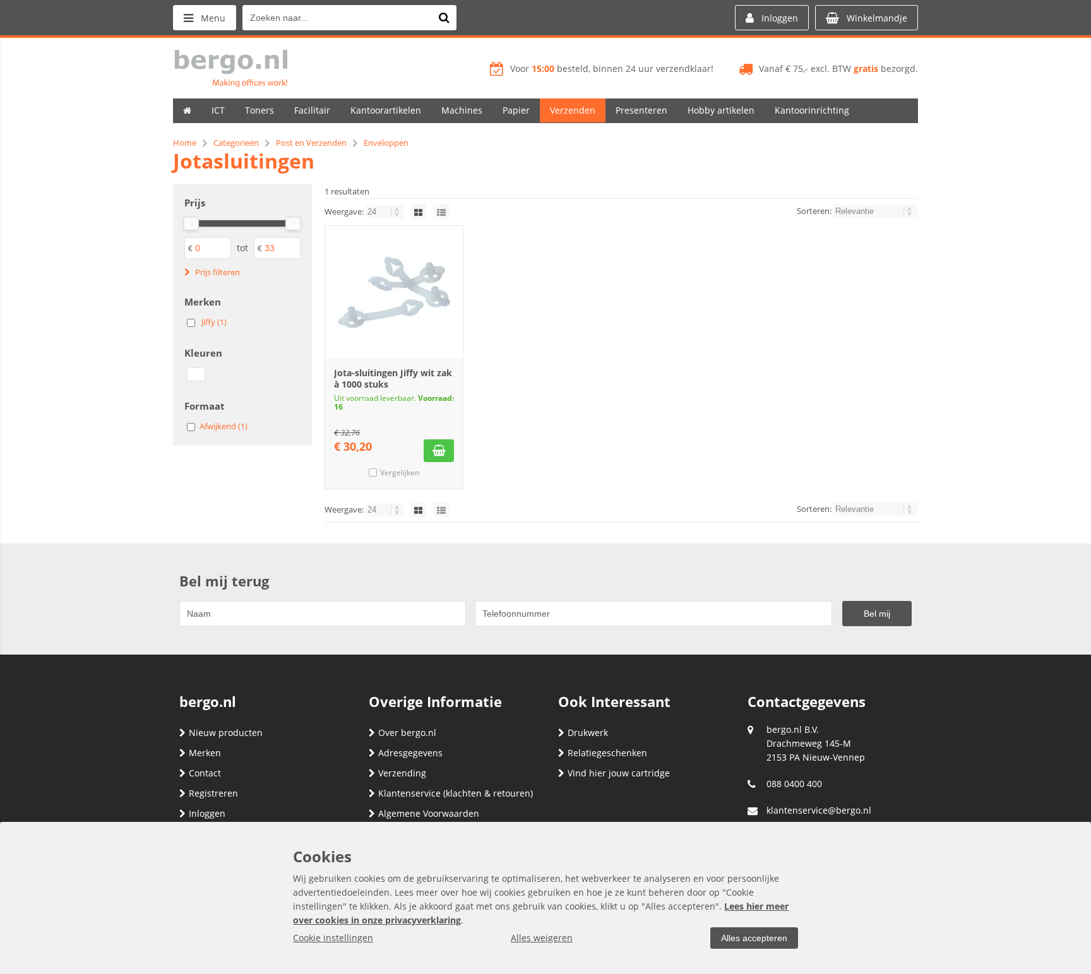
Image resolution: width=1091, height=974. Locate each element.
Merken (205, 753)
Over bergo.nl (407, 733)
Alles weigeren (542, 938)
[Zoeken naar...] (443, 17)
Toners (259, 110)
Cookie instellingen (333, 938)
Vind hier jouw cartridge (619, 773)
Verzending (402, 773)
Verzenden (572, 110)
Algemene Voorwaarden (428, 813)
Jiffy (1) (214, 322)
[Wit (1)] (196, 374)
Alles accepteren (754, 938)
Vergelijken (399, 472)
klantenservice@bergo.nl (818, 810)
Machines (461, 110)
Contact (205, 773)
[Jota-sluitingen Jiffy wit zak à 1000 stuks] (394, 292)
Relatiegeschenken (607, 753)
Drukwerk (588, 733)
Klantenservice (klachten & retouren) (455, 793)
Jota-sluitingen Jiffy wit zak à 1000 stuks (393, 378)
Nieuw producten (226, 733)
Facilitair (312, 110)
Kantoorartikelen (385, 110)
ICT (218, 110)
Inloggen (207, 813)
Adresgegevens (410, 753)
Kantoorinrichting (812, 110)
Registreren (213, 793)
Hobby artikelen (721, 110)
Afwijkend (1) (223, 426)
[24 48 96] (385, 211)
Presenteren (641, 110)
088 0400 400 (794, 784)
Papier (516, 110)
